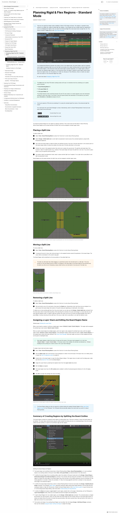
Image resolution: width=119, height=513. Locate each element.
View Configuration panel (47, 355)
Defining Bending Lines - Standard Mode (15, 62)
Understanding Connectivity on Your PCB (14, 37)
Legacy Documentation (111, 35)
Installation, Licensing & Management (12, 100)
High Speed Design (9, 70)
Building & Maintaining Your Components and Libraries (13, 95)
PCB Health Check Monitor (10, 45)
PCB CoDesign (8, 74)
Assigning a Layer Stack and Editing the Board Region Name (107, 50)
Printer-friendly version (113, 512)
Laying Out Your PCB (54, 7)
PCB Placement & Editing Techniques (13, 31)
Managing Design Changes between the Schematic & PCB (12, 24)
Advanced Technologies (10, 72)
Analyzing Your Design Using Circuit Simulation (14, 19)
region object (52, 485)
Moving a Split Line (104, 45)
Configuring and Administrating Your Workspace (14, 98)
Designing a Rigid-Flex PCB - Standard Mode (80, 7)
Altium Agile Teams (107, 16)
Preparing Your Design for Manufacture (12, 88)
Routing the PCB (8, 39)
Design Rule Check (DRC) (10, 47)
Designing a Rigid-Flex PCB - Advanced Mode (14, 65)
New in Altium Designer (9, 8)
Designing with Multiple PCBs (10, 90)
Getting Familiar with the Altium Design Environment (12, 14)
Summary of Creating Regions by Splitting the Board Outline (106, 53)
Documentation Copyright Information (13, 106)
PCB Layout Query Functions (11, 78)
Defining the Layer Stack (45, 323)
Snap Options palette (77, 487)
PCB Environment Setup (10, 29)
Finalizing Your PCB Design (10, 43)
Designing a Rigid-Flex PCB (65, 7)
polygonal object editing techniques (53, 503)
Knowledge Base (8, 110)
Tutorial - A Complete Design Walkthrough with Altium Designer (14, 11)
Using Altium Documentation (11, 104)
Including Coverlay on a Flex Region (13, 68)
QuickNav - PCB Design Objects (12, 80)
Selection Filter (45, 359)
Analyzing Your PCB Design (10, 83)
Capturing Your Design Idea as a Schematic (13, 17)
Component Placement (10, 35)
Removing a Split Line (104, 47)
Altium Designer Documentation (42, 7)
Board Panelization (9, 49)
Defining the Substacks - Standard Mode (16, 56)
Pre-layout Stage (8, 33)
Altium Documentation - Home (11, 108)
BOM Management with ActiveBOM (11, 21)
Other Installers (109, 37)
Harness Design (7, 92)
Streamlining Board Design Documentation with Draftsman (14, 86)
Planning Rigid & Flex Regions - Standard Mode (14, 59)
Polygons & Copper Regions (11, 41)
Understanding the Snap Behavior (68, 488)
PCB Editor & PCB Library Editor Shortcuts (14, 76)
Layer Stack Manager (59, 30)
